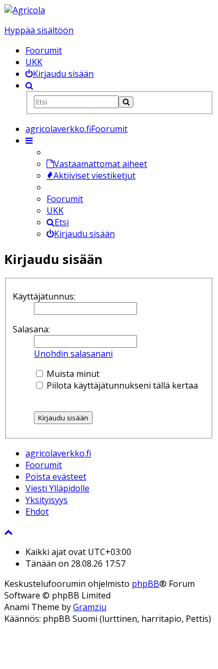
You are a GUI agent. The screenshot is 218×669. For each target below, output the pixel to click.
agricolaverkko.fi (58, 453)
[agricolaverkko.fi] (24, 10)
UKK (33, 62)
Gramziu (89, 607)
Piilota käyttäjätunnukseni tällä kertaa (121, 385)
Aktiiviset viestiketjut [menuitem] (94, 175)
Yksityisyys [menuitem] (46, 500)
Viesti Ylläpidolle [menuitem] (57, 488)
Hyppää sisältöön (39, 30)
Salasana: (31, 329)
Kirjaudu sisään (84, 234)
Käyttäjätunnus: (44, 296)
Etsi (61, 222)
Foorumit (43, 50)
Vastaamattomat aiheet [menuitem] (100, 164)
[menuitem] (59, 74)
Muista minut (71, 374)
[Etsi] (126, 102)
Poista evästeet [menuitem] (55, 476)
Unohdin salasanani (73, 353)
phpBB (145, 583)
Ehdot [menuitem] (37, 511)
